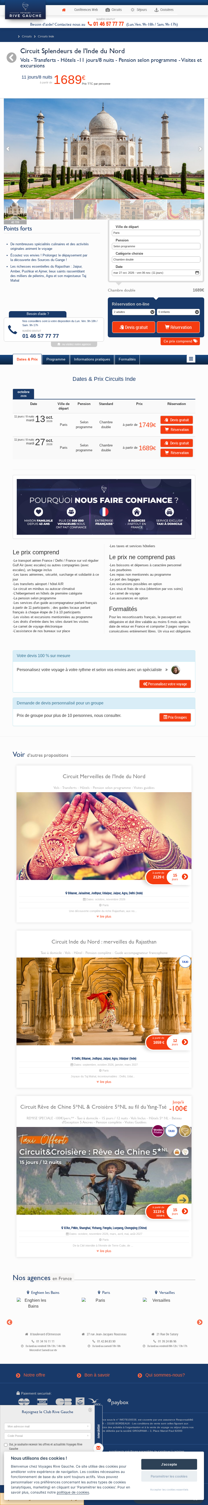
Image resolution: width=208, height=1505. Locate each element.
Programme (55, 359)
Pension (122, 240)
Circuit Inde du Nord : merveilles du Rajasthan (104, 941)
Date (119, 267)
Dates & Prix (27, 359)
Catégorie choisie (129, 253)
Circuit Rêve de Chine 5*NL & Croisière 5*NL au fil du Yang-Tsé (93, 1106)
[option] (43, 1322)
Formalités (127, 359)
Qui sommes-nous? (161, 1375)
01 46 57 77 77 (108, 23)
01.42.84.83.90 (106, 1341)
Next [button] (199, 1321)
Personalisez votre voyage (167, 683)
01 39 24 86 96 (167, 1341)
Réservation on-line (130, 304)
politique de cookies (73, 1492)
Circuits (27, 36)
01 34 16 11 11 (45, 1341)
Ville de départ (127, 227)
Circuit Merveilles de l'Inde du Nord (104, 776)
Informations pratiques (92, 359)
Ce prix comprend (178, 341)
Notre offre (30, 1375)
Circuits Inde (46, 36)
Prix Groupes (177, 717)
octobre (23, 394)
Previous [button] (8, 1321)
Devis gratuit (136, 327)
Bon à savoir (93, 1375)
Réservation (180, 327)
